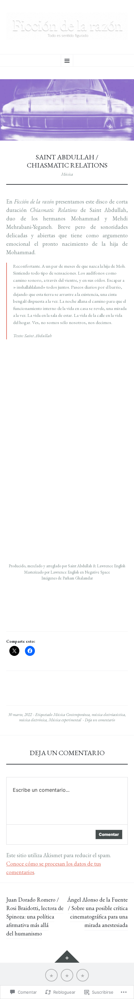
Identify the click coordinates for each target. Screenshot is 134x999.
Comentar (109, 834)
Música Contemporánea (71, 714)
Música (67, 174)
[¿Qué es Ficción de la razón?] (51, 975)
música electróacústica (108, 714)
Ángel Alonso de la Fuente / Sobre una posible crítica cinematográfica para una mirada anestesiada (97, 912)
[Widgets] (67, 956)
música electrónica (33, 720)
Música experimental (65, 720)
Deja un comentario (100, 720)
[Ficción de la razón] (67, 26)
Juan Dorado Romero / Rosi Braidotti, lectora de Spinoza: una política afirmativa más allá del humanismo (35, 916)
